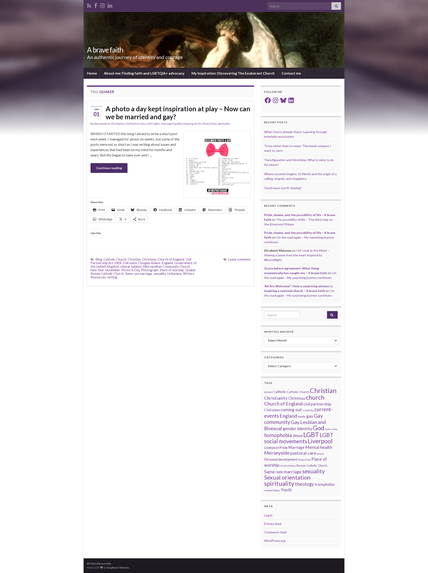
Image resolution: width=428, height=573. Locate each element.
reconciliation (288, 465)
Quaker (190, 270)
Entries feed (272, 524)
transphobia (325, 484)
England (167, 263)
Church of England (171, 259)
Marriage (296, 447)
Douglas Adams (149, 263)
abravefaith (100, 123)
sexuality (160, 273)
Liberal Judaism (131, 266)
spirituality (279, 483)
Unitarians (174, 273)
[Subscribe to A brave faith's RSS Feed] (89, 5)
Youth (286, 489)
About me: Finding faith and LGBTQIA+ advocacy (144, 73)
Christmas (149, 259)
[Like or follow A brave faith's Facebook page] (95, 5)
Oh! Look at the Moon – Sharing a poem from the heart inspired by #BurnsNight (296, 255)
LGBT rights (153, 123)
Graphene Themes (118, 567)
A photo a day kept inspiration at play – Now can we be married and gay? (178, 113)
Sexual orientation (287, 477)
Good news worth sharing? (283, 188)
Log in (268, 515)
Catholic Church (114, 259)
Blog (99, 259)
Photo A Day (209, 123)
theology (304, 484)
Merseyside (277, 453)
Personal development (280, 459)
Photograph (149, 270)
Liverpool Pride (276, 447)
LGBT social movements (298, 438)
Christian (134, 259)
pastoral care (303, 453)
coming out (291, 409)
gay (309, 416)
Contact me (291, 73)
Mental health (318, 447)
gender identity (297, 428)
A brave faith (105, 49)
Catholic (280, 392)
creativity (308, 410)
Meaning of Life (192, 123)
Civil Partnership (135, 123)
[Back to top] (418, 563)
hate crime (331, 429)
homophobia (278, 435)
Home (92, 73)
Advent (268, 392)
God (318, 427)
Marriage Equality (171, 123)
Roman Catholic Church (107, 273)
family (302, 416)
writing (112, 277)
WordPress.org (274, 541)
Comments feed (275, 532)
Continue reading (109, 168)
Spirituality (224, 123)
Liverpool (320, 441)
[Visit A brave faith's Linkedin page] (110, 5)
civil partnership (317, 403)
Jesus (297, 435)
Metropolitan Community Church (166, 266)
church (315, 397)
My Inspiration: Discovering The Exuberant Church (233, 73)
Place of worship (172, 270)
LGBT (311, 434)
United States (272, 490)
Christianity (117, 123)
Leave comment (239, 259)
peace (320, 453)
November (112, 270)
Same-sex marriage (138, 273)
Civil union (130, 263)
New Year (97, 270)
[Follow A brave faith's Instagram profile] (102, 5)
